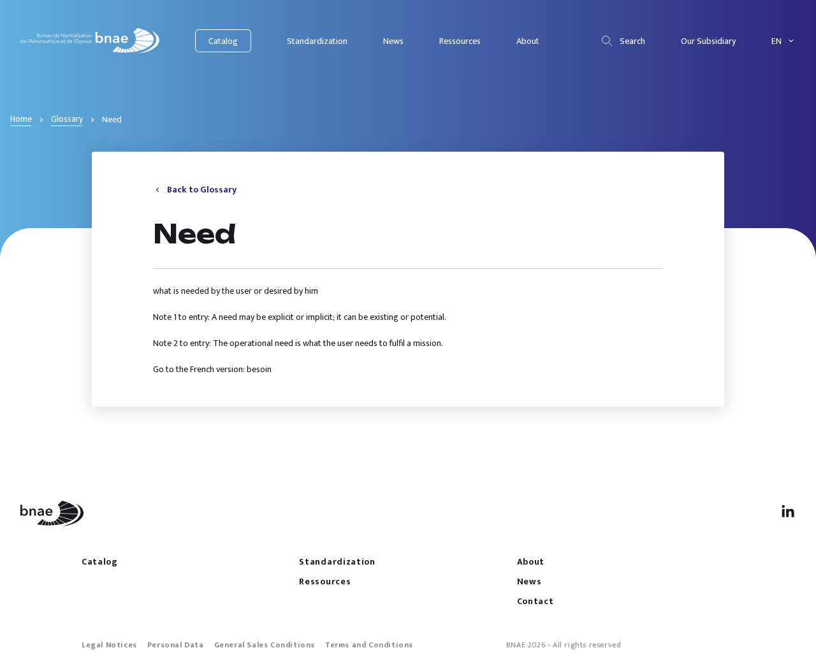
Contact (535, 601)
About (527, 41)
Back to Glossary (202, 189)
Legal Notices (109, 645)
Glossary (67, 119)
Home (21, 119)
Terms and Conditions (369, 645)
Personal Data (175, 645)
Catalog (223, 41)
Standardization (317, 41)
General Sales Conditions (264, 645)
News (393, 41)
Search (632, 41)
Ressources (460, 41)
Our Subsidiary (708, 41)
